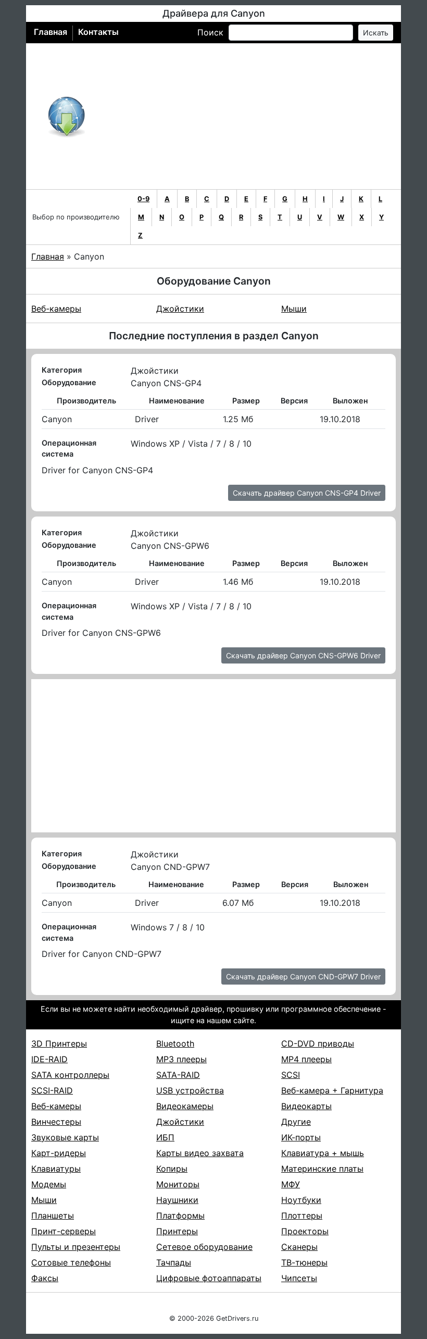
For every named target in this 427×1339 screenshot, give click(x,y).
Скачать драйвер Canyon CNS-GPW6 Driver (303, 655)
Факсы (44, 1278)
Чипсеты (299, 1278)
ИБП (165, 1137)
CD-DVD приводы (317, 1043)
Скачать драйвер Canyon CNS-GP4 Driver (307, 492)
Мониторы (177, 1184)
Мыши (294, 308)
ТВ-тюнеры (304, 1262)
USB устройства (190, 1090)
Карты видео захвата (200, 1153)
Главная (50, 32)
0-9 (143, 199)
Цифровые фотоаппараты (208, 1278)
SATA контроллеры (70, 1075)
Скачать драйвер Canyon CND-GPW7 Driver (303, 976)
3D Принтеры (59, 1043)
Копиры (171, 1168)
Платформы (180, 1215)
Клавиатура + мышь (322, 1153)
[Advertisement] (248, 116)
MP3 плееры (181, 1059)
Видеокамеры (185, 1106)
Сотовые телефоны (71, 1262)
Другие (296, 1121)
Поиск (210, 32)
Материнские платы (322, 1168)
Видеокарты (306, 1106)
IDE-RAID (49, 1059)
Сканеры (299, 1247)
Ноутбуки (301, 1200)
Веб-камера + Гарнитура (332, 1090)
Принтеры (177, 1231)
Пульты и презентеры (75, 1247)
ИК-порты (301, 1137)
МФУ (290, 1184)
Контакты (98, 32)
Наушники (177, 1200)
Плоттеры (301, 1215)
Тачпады (173, 1262)
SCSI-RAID (52, 1090)
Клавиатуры (56, 1168)
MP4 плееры (306, 1059)
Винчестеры (56, 1121)
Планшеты (52, 1215)
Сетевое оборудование (204, 1247)
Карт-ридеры (58, 1153)
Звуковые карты (65, 1137)
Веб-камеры (56, 308)
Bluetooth (175, 1043)
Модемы (48, 1184)
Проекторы (305, 1231)
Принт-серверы (63, 1231)
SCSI (290, 1075)
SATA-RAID (178, 1075)
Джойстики (180, 308)
